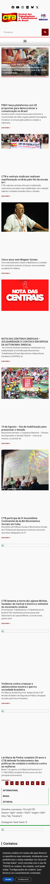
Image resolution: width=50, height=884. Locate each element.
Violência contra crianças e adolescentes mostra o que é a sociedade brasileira (19, 686)
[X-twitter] (37, 7)
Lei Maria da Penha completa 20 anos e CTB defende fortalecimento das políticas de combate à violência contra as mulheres (24, 762)
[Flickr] (27, 7)
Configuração (23, 879)
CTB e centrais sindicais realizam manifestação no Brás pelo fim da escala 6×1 (24, 179)
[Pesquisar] (45, 32)
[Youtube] (18, 7)
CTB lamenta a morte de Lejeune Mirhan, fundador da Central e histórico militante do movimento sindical (24, 603)
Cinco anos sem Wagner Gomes (19, 259)
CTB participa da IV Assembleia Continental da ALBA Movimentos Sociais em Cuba (20, 521)
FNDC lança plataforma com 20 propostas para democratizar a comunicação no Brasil (19, 108)
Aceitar (8, 879)
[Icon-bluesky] (32, 7)
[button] (25, 41)
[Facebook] (13, 7)
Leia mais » (5, 128)
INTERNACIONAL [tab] (10, 790)
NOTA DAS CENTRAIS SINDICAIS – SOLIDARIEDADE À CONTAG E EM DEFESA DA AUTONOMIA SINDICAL (24, 341)
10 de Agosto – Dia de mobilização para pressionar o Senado (24, 428)
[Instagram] (22, 7)
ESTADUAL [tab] (8, 802)
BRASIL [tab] (6, 796)
